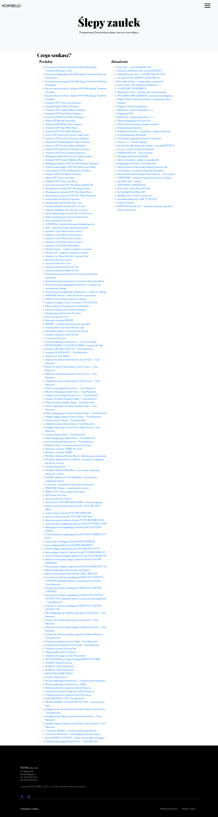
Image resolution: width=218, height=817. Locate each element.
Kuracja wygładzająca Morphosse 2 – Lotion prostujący (71, 342)
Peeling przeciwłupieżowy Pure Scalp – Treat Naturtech (71, 641)
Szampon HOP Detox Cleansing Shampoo (65, 153)
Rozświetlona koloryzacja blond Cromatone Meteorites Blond (74, 281)
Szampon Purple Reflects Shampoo (62, 106)
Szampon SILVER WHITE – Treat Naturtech (66, 352)
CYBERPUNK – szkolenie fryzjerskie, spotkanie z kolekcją (144, 178)
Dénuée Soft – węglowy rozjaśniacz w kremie (66, 252)
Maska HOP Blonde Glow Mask (60, 120)
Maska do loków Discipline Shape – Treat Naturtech (69, 402)
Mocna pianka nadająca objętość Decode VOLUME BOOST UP (75, 566)
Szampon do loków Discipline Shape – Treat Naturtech (71, 399)
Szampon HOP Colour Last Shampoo (63, 103)
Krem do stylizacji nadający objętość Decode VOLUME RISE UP (75, 556)
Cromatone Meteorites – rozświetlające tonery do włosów (72, 734)
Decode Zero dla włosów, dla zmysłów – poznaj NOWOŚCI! (145, 145)
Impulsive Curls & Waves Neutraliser (62, 245)
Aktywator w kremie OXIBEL (59, 452)
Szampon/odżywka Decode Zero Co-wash (65, 206)
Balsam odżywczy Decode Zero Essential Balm (67, 306)
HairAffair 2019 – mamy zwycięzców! (134, 195)
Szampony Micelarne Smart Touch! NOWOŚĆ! (139, 71)
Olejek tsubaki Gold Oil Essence (60, 652)
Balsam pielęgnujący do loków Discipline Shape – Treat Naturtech (76, 413)
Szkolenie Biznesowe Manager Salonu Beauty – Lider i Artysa (146, 174)
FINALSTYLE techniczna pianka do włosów (65, 299)
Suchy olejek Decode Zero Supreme (62, 199)
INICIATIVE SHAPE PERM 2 (59, 673)
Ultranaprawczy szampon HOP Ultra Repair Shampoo (70, 195)
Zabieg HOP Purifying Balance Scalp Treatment (67, 142)
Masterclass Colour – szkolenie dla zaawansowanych (141, 92)
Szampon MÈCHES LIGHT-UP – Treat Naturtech (68, 349)
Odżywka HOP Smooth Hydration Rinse (64, 160)
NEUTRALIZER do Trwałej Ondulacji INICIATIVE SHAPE (73, 659)
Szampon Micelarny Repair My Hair (62, 270)
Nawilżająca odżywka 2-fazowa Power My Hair (67, 331)
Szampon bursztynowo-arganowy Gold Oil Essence (69, 691)
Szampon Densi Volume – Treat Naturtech (65, 420)
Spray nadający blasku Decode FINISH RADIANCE (69, 545)
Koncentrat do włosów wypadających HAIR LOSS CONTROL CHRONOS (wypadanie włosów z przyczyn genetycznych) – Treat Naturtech (74, 581)
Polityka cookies (188, 809)
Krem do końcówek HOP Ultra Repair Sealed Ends (69, 185)
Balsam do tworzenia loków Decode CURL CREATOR (71, 574)
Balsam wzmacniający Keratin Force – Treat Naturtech (70, 392)
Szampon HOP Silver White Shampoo (63, 131)
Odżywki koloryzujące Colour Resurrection (65, 656)
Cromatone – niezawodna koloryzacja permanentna (69, 484)
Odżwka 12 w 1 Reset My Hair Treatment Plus (66, 256)
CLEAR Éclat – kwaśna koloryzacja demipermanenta (69, 224)
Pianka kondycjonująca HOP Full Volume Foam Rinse (70, 167)
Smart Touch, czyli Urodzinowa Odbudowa (137, 85)
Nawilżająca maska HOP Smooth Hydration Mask (68, 156)
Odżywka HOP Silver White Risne (61, 128)
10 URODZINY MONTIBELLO (132, 88)
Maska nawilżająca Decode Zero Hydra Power (66, 217)
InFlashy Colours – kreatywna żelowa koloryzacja (68, 445)
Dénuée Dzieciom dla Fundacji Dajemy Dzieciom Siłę (142, 167)
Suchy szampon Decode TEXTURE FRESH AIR (68, 513)
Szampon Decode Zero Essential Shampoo (65, 310)
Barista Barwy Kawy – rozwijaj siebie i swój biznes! (140, 81)
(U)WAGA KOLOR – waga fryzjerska (134, 153)
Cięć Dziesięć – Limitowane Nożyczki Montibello (140, 170)
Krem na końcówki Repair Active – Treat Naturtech (69, 442)
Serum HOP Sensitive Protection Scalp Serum (67, 135)
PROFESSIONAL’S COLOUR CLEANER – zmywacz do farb (74, 345)
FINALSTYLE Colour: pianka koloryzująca (65, 491)
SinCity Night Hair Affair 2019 (131, 192)
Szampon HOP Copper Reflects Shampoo (65, 110)
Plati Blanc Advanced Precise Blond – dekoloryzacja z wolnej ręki (75, 456)
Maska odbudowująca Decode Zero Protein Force (68, 213)
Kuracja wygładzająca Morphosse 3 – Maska (65, 684)
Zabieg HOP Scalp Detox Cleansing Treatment (67, 149)
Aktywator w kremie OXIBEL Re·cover (63, 449)
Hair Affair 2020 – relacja (129, 181)
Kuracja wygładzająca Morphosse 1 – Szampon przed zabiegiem (75, 681)
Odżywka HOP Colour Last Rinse (61, 181)
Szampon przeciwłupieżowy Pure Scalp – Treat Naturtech (72, 645)
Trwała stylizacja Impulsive (129, 128)
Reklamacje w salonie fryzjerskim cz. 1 (135, 117)
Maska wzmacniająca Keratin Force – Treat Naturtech (70, 388)
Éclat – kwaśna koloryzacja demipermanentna (66, 228)
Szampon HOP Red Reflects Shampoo (63, 113)
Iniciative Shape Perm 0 (56, 677)
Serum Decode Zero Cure (57, 263)
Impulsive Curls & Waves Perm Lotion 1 (63, 238)
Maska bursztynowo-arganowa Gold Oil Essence (68, 688)
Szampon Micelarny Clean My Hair (61, 335)
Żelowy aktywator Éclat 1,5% (58, 220)
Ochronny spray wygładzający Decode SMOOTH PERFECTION (76, 524)
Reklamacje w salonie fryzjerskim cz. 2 (135, 110)
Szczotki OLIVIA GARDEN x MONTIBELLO (138, 78)
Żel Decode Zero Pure (56, 495)
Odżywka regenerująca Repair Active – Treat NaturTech (71, 741)
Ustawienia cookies (29, 809)
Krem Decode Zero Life (56, 317)
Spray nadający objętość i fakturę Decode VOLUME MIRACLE (75, 552)
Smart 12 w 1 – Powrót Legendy (132, 142)
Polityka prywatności (168, 809)
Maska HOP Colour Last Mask (59, 178)
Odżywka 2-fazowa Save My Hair (60, 648)
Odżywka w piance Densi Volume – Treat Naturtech (69, 424)
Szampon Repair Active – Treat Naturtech (65, 434)
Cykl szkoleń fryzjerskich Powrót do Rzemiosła (139, 138)
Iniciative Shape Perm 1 (56, 466)
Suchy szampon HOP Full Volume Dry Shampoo (68, 170)
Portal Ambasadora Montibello (131, 135)
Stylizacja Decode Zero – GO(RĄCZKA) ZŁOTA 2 (141, 74)
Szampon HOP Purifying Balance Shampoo (65, 145)
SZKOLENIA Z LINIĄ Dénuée (131, 185)
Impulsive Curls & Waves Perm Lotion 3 (64, 231)
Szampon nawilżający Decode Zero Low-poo (66, 210)
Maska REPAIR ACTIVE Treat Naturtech (64, 698)
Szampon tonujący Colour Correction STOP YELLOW (71, 302)
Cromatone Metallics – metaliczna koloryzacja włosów (70, 730)
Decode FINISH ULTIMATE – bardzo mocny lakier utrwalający (74, 738)
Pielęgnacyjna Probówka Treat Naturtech (136, 163)
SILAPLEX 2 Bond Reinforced (59, 666)
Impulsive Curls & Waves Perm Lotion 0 (64, 242)
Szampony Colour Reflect (57, 356)
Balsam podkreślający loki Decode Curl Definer (67, 570)
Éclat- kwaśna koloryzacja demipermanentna (138, 124)
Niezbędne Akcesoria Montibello (132, 156)
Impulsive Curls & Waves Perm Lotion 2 (64, 235)
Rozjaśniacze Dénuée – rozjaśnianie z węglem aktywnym (144, 131)
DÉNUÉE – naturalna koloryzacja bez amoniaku (67, 324)
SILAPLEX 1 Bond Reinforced (59, 670)
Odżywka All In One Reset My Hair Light (64, 327)
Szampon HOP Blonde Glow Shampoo (63, 124)
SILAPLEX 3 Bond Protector (58, 663)
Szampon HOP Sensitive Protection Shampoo (67, 138)
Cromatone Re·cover (55, 338)
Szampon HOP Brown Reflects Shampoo (64, 117)
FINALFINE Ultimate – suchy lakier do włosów (67, 488)
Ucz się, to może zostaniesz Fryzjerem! (135, 149)
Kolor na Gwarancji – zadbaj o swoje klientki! (138, 160)
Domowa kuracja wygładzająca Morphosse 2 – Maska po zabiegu (75, 292)
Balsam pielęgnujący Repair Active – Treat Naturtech (70, 438)
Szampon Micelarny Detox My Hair (62, 267)
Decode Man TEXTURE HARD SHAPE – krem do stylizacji (73, 502)
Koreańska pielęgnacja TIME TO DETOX (137, 199)
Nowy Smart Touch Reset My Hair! (133, 188)
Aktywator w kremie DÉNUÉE (59, 320)
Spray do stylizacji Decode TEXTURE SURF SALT (69, 516)
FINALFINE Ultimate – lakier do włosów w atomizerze (70, 295)
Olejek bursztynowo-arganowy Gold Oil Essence (68, 695)
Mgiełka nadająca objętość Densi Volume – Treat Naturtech (73, 417)
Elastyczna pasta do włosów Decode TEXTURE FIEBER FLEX (74, 520)
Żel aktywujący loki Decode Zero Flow (63, 313)
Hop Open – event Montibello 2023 (134, 67)
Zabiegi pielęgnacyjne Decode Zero (134, 120)
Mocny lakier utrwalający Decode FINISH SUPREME (70, 541)
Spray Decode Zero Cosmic (58, 260)
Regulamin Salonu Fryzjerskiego (132, 106)
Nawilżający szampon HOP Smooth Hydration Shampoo (72, 163)
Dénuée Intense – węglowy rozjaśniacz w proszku (68, 249)
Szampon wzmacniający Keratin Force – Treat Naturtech (71, 395)
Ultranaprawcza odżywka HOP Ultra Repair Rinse (68, 192)
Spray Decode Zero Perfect (58, 499)
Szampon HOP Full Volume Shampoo (63, 174)
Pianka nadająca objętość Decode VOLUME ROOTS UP (72, 549)
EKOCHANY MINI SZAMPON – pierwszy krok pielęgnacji (144, 96)
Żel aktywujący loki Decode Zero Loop (63, 203)
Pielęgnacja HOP (125, 113)
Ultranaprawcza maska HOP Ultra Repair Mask (67, 188)
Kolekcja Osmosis (125, 203)
